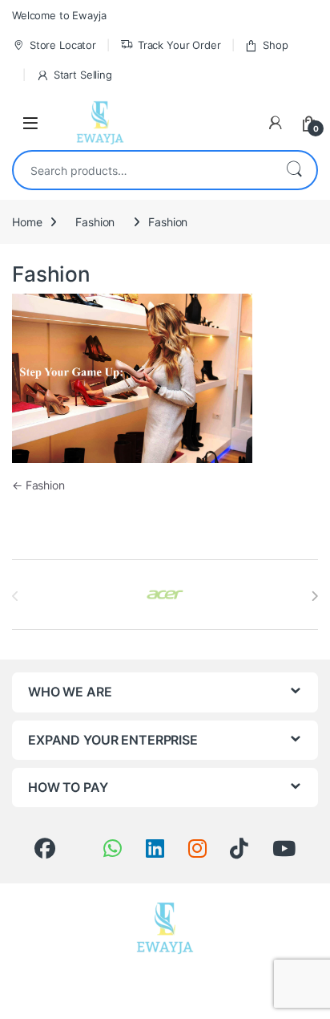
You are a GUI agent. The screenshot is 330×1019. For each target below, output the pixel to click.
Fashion (95, 222)
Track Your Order (179, 45)
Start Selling (83, 74)
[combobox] (143, 170)
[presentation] (314, 596)
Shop (275, 45)
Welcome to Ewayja (59, 15)
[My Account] (275, 122)
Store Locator (63, 45)
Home (27, 222)
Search (294, 170)
